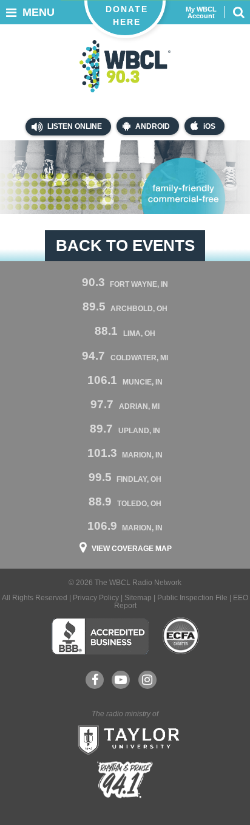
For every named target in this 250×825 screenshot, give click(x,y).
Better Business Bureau (100, 636)
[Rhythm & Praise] (125, 780)
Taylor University (125, 739)
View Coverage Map (132, 548)
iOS (209, 126)
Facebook (95, 680)
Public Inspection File (192, 598)
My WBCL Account (201, 12)
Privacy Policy (96, 598)
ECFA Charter (181, 636)
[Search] (238, 12)
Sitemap (138, 598)
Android (152, 126)
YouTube (121, 680)
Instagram (147, 680)
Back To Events (125, 245)
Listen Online (74, 126)
